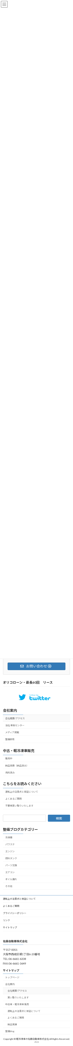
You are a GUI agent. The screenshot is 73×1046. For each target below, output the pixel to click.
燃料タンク (11, 858)
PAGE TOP (67, 1010)
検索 (59, 818)
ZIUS (36, 1042)
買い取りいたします (18, 997)
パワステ (10, 844)
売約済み (10, 772)
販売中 (8, 758)
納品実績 (12, 1024)
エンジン (10, 851)
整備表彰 (10, 739)
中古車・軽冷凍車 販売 (17, 1004)
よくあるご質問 (13, 798)
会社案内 (10, 710)
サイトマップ (10, 927)
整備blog (9, 1031)
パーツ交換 (11, 865)
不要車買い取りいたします (19, 805)
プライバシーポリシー (14, 913)
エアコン (10, 872)
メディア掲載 (12, 732)
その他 (8, 886)
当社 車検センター (14, 725)
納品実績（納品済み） (17, 765)
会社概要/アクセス (15, 718)
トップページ (12, 977)
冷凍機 (8, 837)
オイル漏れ (11, 879)
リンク (6, 920)
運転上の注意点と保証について (21, 791)
